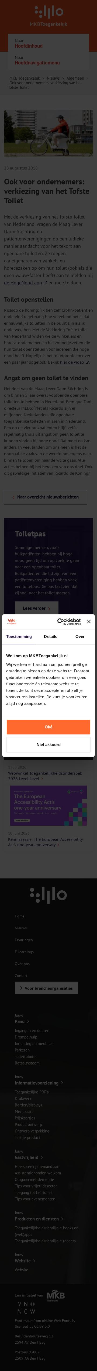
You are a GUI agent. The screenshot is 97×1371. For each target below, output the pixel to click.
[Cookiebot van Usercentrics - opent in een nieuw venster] (60, 621)
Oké (48, 727)
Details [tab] (50, 636)
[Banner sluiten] (89, 622)
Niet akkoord (49, 744)
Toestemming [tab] (19, 636)
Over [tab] (80, 636)
